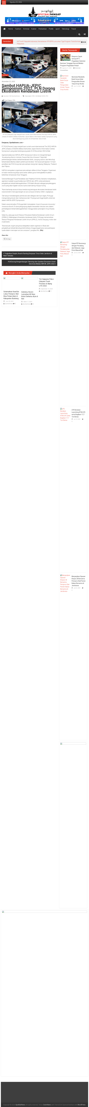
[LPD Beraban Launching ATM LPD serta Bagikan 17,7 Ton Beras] (65, 489)
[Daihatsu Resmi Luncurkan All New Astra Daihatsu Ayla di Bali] (29, 283)
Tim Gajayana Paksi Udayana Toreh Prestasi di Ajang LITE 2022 (46, 282)
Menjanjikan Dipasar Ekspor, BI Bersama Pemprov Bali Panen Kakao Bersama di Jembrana (79, 581)
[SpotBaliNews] (4, 29)
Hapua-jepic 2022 (30, 96)
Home (10, 29)
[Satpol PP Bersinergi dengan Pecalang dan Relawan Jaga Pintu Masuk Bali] (65, 323)
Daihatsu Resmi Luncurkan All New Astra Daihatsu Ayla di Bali (29, 295)
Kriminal (26, 29)
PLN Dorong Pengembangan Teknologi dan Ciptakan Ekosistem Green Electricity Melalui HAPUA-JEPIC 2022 (32, 263)
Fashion (18, 29)
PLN (47, 96)
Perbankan (43, 29)
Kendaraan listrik (40, 96)
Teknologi (65, 29)
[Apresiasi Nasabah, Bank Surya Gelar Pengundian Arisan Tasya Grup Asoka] (65, 156)
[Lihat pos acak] (85, 34)
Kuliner (33, 29)
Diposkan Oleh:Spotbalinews (11, 96)
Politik (51, 29)
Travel (73, 29)
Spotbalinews (9, 303)
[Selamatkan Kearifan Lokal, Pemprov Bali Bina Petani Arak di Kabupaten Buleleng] (11, 283)
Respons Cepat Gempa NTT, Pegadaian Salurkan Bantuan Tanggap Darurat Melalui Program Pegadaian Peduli (72, 61)
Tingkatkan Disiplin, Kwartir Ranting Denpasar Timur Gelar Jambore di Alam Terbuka (27, 255)
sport (58, 29)
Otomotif (5, 75)
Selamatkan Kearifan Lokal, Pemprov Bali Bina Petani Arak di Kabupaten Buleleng (11, 295)
